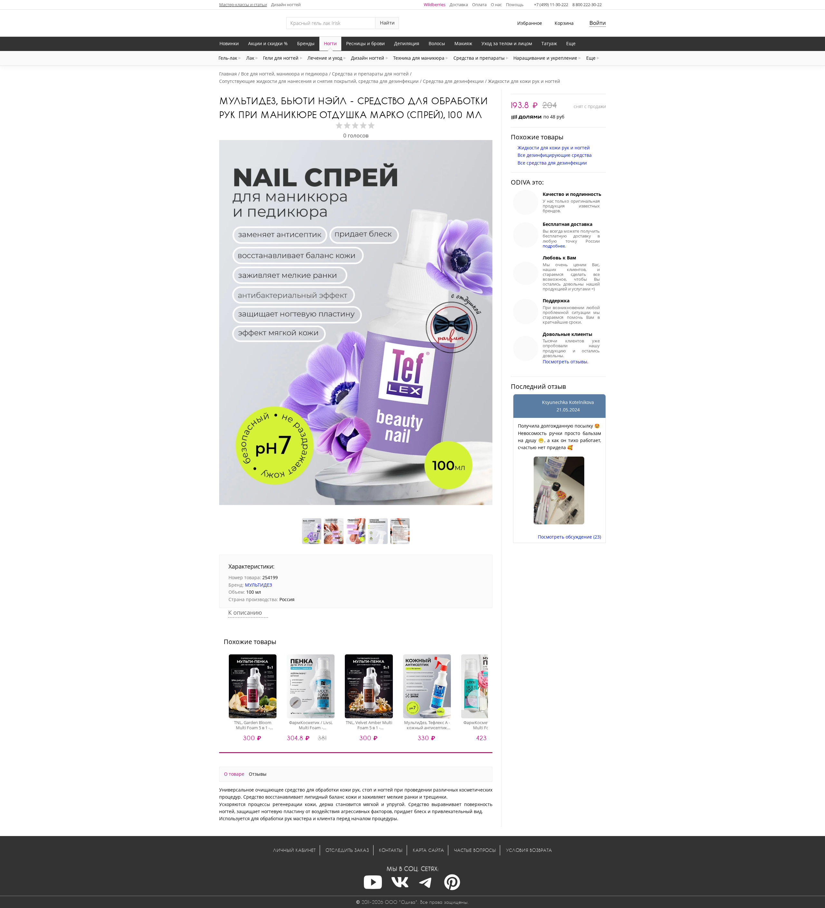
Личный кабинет (294, 850)
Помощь (515, 4)
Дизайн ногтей (286, 4)
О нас (496, 4)
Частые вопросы (475, 850)
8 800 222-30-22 (587, 4)
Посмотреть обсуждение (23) (569, 537)
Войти (597, 22)
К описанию (246, 612)
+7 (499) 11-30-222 (551, 4)
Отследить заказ (347, 850)
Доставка (459, 4)
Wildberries (434, 4)
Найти (387, 22)
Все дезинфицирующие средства (555, 155)
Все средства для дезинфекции (552, 163)
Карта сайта (428, 850)
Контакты (391, 850)
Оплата (479, 4)
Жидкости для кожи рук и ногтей (554, 148)
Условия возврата (529, 850)
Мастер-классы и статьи (243, 4)
